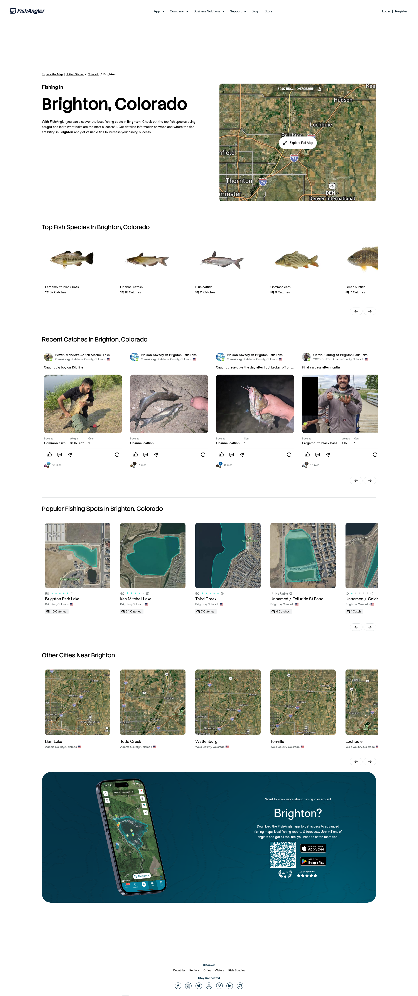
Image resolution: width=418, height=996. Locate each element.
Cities (207, 970)
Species (48, 438)
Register (401, 11)
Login (386, 11)
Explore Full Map (301, 142)
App (157, 11)
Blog (254, 11)
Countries (179, 970)
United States (75, 74)
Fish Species (236, 970)
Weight (74, 438)
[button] (298, 142)
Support (236, 11)
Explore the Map (52, 74)
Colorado (93, 74)
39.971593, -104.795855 (295, 88)
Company (177, 11)
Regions (194, 970)
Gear (91, 438)
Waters (219, 970)
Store (268, 11)
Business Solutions (207, 11)
